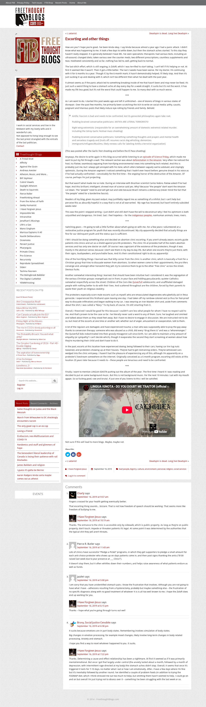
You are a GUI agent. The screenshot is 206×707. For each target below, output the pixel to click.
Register (21, 384)
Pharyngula (25, 247)
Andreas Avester (28, 170)
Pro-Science (26, 255)
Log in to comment (76, 475)
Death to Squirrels (29, 189)
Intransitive (25, 216)
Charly (34, 348)
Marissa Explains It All (31, 232)
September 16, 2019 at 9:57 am (92, 496)
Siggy (38, 355)
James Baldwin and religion (31, 465)
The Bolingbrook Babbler (32, 275)
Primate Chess (27, 251)
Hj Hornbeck (47, 368)
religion (169, 469)
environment (151, 469)
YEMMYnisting (27, 282)
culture (141, 469)
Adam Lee (42, 339)
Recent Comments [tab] (38, 403)
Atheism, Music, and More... (34, 174)
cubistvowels (40, 304)
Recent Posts (61, 2)
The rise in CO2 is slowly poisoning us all (35, 327)
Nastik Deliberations (30, 236)
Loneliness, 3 (22, 365)
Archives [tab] (54, 403)
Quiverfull (137, 282)
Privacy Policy (23, 2)
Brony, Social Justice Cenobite (94, 622)
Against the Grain (29, 166)
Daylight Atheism (28, 185)
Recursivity (25, 259)
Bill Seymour (26, 178)
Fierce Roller (26, 193)
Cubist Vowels (27, 182)
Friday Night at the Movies (29, 321)
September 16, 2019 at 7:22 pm (92, 654)
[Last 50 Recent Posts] (24, 297)
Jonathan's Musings (30, 220)
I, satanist (72, 33)
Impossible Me (27, 213)
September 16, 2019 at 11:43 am (93, 547)
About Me (81, 2)
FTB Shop (48, 2)
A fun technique (24, 359)
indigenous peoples (142, 215)
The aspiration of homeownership (32, 352)
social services (180, 469)
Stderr (23, 267)
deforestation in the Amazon (147, 160)
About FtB (10, 2)
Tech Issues (37, 2)
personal (161, 469)
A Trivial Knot (26, 158)
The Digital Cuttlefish (30, 278)
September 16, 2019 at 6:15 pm (92, 605)
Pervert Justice (27, 244)
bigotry (133, 469)
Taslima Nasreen (28, 271)
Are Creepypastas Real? (28, 301)
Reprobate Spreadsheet (32, 263)
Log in (20, 388)
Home (72, 2)
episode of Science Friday (156, 156)
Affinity (23, 162)
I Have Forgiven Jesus (30, 209)
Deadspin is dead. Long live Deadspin (168, 33)
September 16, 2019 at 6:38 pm (92, 626)
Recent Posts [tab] (22, 403)
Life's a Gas (25, 224)
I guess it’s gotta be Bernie (30, 470)
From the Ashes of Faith (32, 201)
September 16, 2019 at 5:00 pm (92, 580)
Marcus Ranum (36, 361)
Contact (20, 146)
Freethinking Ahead (30, 197)
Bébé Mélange (39, 311)
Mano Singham (27, 228)
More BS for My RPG (26, 308)
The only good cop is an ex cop (32, 426)
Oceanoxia (25, 240)
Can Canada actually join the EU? (32, 314)
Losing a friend (24, 431)
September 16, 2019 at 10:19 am (93, 520)
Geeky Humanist (28, 205)
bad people (124, 469)
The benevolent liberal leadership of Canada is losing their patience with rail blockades (37, 456)
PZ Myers (38, 324)
